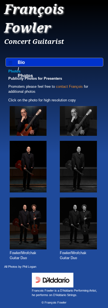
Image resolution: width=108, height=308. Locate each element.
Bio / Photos (19, 69)
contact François (69, 86)
